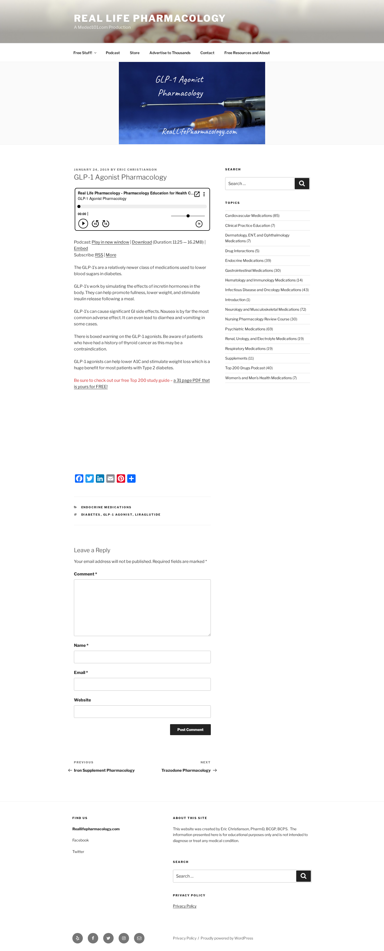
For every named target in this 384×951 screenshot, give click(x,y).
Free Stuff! (82, 52)
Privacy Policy (184, 906)
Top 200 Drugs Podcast (245, 368)
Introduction (235, 299)
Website (82, 700)
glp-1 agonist (118, 514)
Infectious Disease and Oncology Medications (263, 289)
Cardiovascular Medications (248, 215)
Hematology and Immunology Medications (260, 280)
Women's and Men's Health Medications (258, 378)
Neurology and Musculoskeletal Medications (262, 309)
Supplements (236, 358)
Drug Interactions (239, 251)
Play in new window (110, 242)
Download (142, 242)
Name (81, 645)
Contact (207, 52)
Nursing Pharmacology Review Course (257, 319)
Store (134, 52)
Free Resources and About (247, 52)
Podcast (113, 52)
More (111, 254)
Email (81, 672)
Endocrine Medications (106, 507)
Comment (85, 574)
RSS (99, 254)
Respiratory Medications (245, 348)
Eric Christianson (137, 169)
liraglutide (148, 514)
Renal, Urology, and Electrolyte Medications (261, 338)
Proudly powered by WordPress (227, 938)
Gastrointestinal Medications (249, 270)
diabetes (91, 514)
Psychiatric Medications (245, 329)
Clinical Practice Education (247, 225)
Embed (81, 248)
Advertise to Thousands (169, 52)
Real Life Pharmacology (150, 18)
